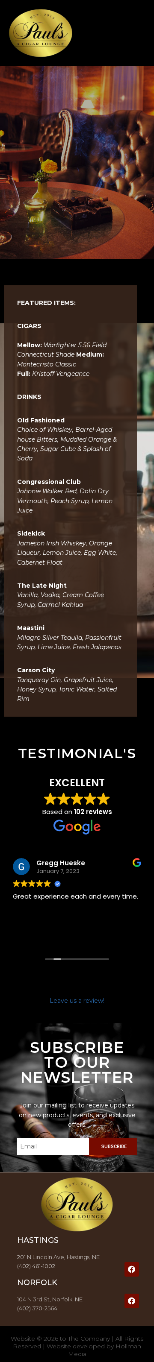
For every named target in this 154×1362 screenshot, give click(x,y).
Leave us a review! (77, 1001)
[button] (137, 33)
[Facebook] (131, 1269)
